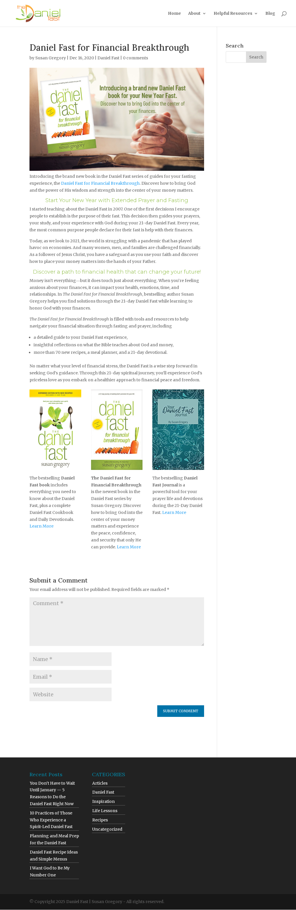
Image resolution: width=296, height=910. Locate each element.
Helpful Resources (233, 13)
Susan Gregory (50, 58)
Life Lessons (104, 810)
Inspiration (103, 801)
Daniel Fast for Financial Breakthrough (100, 183)
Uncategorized (107, 829)
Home (174, 13)
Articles (100, 783)
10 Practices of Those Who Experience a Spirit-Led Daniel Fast (51, 820)
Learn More (41, 526)
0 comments (135, 58)
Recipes (100, 820)
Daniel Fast (108, 58)
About (194, 13)
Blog (270, 13)
